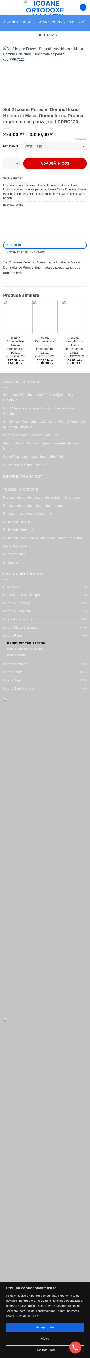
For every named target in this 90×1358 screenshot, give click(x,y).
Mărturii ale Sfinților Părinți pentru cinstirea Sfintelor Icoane (41, 446)
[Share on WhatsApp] (7, 214)
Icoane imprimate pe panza (62, 22)
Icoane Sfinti (60, 193)
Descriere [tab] (14, 245)
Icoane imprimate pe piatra (25, 648)
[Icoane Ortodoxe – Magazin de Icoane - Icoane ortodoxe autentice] (45, 7)
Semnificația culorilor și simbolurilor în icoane (36, 457)
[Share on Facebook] (14, 214)
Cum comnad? (14, 554)
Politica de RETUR (17, 522)
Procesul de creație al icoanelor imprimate (34, 505)
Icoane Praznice (24, 193)
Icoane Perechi (17, 22)
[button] (5, 7)
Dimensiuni (10, 145)
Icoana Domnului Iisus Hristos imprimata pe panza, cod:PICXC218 (15, 347)
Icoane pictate (16, 654)
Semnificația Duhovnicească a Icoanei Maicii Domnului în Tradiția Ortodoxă (44, 424)
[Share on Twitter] (22, 214)
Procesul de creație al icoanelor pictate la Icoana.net (42, 497)
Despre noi (11, 562)
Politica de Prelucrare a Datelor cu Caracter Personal (42, 538)
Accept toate (45, 1327)
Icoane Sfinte (43, 193)
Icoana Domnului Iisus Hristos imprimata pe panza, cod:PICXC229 (45, 347)
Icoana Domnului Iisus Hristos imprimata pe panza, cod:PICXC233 (74, 347)
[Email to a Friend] (29, 214)
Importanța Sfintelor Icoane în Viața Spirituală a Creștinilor (38, 397)
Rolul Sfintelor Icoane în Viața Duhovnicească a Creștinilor (38, 410)
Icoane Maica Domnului (62, 189)
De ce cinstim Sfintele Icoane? (25, 465)
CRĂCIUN (11, 587)
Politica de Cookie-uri (19, 530)
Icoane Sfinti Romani (18, 688)
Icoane (19, 204)
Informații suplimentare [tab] (25, 252)
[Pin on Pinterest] (37, 214)
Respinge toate (45, 1349)
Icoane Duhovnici (25, 185)
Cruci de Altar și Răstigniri (22, 595)
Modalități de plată (16, 546)
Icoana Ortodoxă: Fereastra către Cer (30, 435)
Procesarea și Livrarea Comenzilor (29, 513)
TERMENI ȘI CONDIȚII (20, 489)
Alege (45, 1338)
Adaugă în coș (55, 163)
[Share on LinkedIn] (44, 214)
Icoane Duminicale (49, 185)
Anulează (81, 139)
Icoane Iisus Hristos (17, 619)
